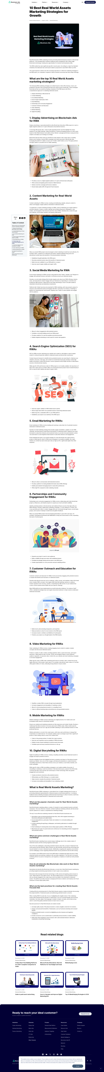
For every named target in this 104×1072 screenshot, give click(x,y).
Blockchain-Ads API (65, 1040)
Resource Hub (64, 1028)
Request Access (90, 2)
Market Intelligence (65, 1037)
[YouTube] (46, 1054)
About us (79, 1028)
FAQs (62, 1049)
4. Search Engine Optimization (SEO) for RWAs (18, 237)
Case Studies (64, 1025)
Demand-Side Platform (50, 1025)
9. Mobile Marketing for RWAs (18, 249)
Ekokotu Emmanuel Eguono (35, 20)
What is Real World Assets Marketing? (17, 254)
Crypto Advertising (16, 1025)
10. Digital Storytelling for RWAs (17, 252)
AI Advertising (48, 1034)
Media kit (63, 1043)
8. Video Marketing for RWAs (18, 247)
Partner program (81, 1025)
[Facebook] (57, 1054)
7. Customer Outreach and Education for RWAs (17, 245)
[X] (50, 1054)
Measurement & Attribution (51, 1028)
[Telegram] (61, 1054)
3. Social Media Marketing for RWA (18, 234)
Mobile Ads (31, 1037)
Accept (77, 1066)
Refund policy (89, 1063)
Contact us (79, 1031)
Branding (63, 1046)
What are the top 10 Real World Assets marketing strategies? (18, 226)
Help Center (64, 1031)
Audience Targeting (49, 1031)
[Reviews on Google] (90, 1061)
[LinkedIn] (43, 1054)
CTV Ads (31, 1034)
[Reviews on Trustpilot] (87, 1061)
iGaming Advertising (17, 1028)
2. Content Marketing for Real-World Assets (18, 232)
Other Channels (32, 1040)
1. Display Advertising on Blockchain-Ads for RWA (17, 229)
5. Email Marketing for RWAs (18, 239)
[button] (35, 2)
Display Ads (31, 1025)
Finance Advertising (17, 1031)
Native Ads (31, 1028)
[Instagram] (54, 1054)
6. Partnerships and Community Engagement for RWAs (18, 242)
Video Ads (31, 1031)
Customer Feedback (65, 1034)
